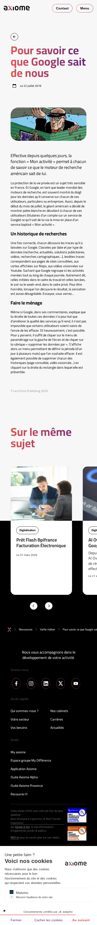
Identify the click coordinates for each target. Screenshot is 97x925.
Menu (84, 8)
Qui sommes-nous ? (24, 711)
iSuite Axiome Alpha (24, 777)
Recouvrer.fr (19, 794)
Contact (62, 8)
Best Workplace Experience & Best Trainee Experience (36, 821)
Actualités (57, 727)
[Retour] (14, 37)
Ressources (25, 629)
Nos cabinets (59, 711)
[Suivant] (49, 606)
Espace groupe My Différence (31, 760)
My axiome (18, 752)
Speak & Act (22, 827)
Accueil (9, 630)
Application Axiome (23, 769)
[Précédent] (33, 606)
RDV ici (15, 838)
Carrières (56, 719)
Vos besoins (19, 727)
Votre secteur (20, 719)
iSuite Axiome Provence (27, 785)
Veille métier (47, 629)
